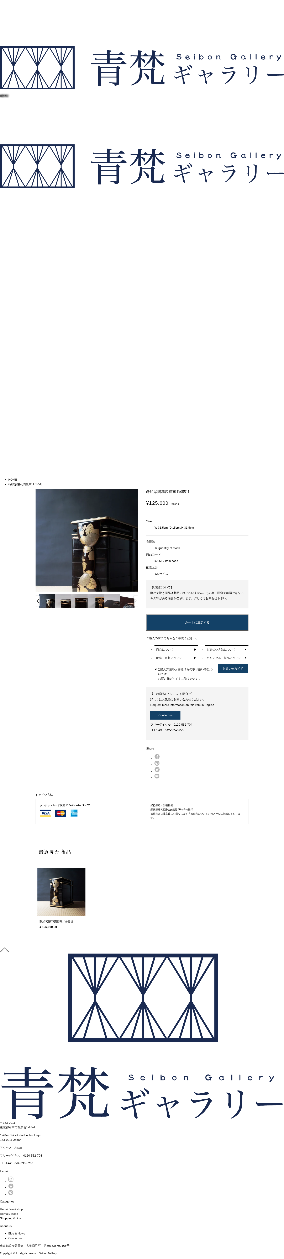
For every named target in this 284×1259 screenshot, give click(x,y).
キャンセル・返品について (223, 658)
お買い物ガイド (233, 668)
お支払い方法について (221, 649)
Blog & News (16, 1233)
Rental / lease (9, 1213)
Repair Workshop (11, 1209)
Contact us (165, 715)
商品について (165, 649)
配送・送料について (169, 658)
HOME (12, 479)
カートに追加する (197, 622)
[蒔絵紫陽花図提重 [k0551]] (61, 892)
